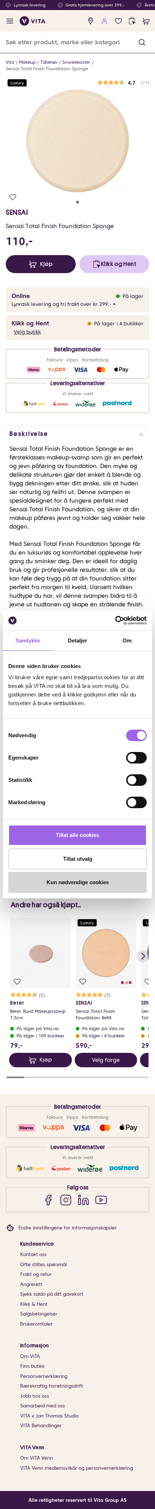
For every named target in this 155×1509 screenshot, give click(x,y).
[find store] (91, 21)
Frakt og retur (36, 1274)
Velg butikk (27, 332)
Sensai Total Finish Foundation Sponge (47, 68)
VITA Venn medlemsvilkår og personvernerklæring (76, 1468)
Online (21, 296)
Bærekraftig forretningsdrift (51, 1386)
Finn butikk (32, 1366)
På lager (133, 296)
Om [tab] (127, 640)
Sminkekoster (76, 62)
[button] (142, 42)
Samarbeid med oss (42, 1405)
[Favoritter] (118, 21)
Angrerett (31, 1284)
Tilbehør (49, 62)
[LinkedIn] (83, 1199)
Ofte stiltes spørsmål (43, 1264)
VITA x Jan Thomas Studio (49, 1416)
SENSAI (17, 212)
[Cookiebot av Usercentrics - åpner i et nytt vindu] (115, 620)
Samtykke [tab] (27, 640)
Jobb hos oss (34, 1396)
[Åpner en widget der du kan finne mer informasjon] (127, 1478)
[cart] (146, 21)
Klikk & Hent (34, 1304)
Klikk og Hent (30, 323)
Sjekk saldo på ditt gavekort (51, 1294)
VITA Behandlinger (41, 1425)
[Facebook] (48, 1199)
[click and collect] (132, 21)
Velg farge (106, 1060)
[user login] (104, 21)
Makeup (27, 62)
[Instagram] (66, 1199)
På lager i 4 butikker (118, 323)
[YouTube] (101, 1199)
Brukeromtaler (36, 1324)
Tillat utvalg (77, 859)
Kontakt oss (33, 1254)
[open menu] (10, 21)
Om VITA (30, 1356)
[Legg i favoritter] (13, 197)
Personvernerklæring (43, 1376)
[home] (32, 20)
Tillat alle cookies (77, 835)
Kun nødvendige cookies (77, 882)
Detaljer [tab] (78, 640)
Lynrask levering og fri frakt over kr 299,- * (64, 304)
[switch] (136, 758)
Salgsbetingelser (38, 1314)
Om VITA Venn (36, 1458)
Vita (10, 62)
